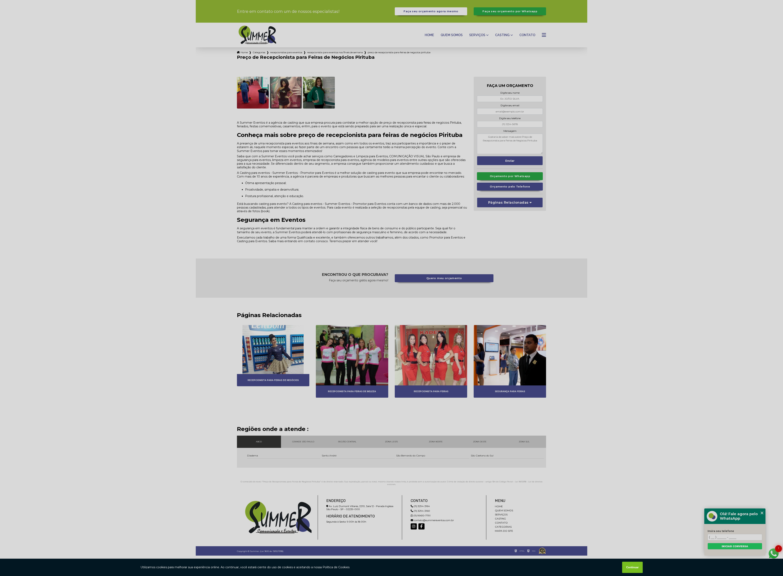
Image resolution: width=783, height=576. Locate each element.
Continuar (632, 567)
